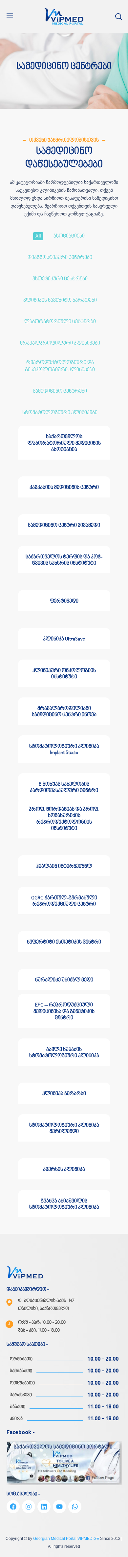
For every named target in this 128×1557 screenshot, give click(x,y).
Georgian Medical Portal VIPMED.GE (66, 1538)
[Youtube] (59, 1506)
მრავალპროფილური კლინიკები (60, 343)
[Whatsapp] (74, 1506)
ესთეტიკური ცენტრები (60, 279)
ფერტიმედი (64, 601)
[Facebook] (13, 1506)
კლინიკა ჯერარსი (64, 1093)
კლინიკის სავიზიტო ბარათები (60, 300)
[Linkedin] (44, 1506)
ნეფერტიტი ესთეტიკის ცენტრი (64, 942)
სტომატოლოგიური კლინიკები (59, 412)
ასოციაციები (69, 236)
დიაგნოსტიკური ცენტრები (60, 257)
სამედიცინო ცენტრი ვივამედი (64, 525)
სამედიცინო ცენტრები (60, 391)
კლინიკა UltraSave (64, 639)
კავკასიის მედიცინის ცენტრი (64, 487)
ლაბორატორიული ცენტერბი (60, 322)
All (38, 236)
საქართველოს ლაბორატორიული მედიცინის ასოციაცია (64, 443)
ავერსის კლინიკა (64, 1169)
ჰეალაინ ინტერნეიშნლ (64, 866)
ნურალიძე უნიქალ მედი (64, 980)
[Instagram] (28, 1506)
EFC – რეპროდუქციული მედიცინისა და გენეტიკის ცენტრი (64, 1011)
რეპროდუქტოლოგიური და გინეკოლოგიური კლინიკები (60, 366)
